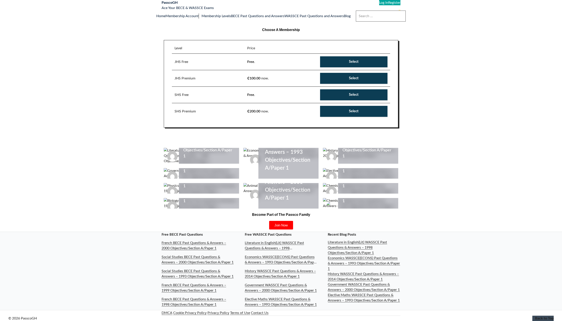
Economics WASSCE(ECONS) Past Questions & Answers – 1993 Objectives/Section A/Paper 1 (364, 263)
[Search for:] (381, 16)
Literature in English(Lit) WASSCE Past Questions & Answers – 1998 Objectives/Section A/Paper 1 (357, 247)
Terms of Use (240, 313)
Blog (347, 16)
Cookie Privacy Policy (190, 313)
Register (394, 2)
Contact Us (259, 313)
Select (354, 62)
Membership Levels (216, 16)
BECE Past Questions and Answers (258, 16)
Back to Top (544, 318)
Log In (383, 2)
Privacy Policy (218, 313)
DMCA (167, 313)
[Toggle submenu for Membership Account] (200, 16)
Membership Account (182, 16)
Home (161, 16)
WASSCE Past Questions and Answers (314, 16)
